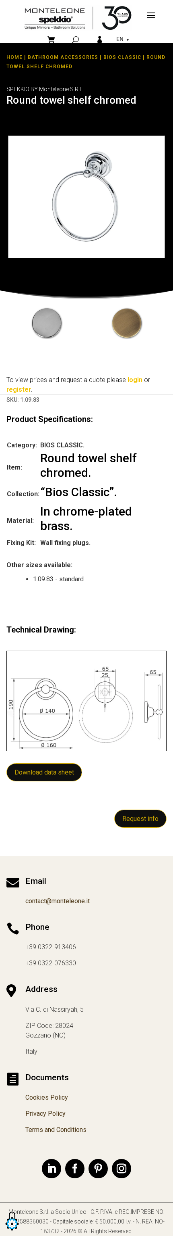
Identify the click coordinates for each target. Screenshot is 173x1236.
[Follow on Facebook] (74, 1168)
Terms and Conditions (55, 1130)
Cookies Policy (46, 1097)
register (18, 389)
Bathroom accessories (63, 57)
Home (14, 57)
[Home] (78, 18)
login (135, 380)
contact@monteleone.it (57, 901)
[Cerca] (75, 39)
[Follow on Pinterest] (98, 1168)
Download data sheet (44, 772)
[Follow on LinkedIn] (51, 1168)
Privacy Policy (45, 1113)
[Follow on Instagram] (121, 1168)
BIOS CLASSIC (122, 57)
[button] (12, 1231)
